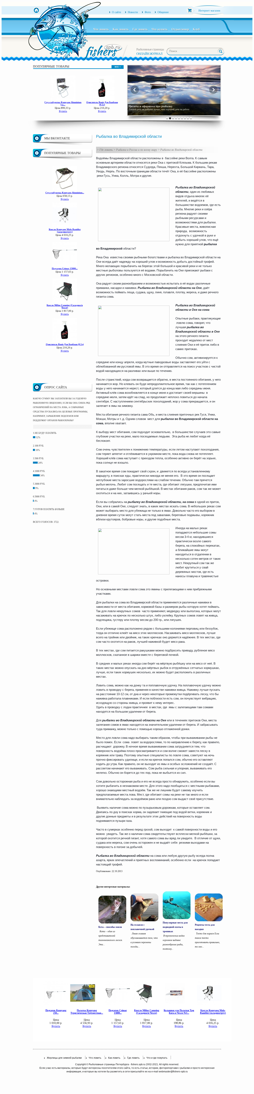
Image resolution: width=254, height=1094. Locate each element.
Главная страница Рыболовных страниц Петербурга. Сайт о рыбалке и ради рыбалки (36, 10)
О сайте (116, 12)
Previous (135, 90)
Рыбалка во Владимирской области (181, 149)
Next (213, 90)
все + (118, 67)
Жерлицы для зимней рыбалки (64, 1057)
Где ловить (140, 29)
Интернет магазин (209, 10)
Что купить (159, 29)
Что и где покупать (156, 1057)
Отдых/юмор (180, 29)
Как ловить (121, 29)
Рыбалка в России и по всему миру (136, 149)
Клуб (196, 29)
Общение (163, 12)
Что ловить (101, 29)
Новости (133, 12)
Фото (148, 12)
